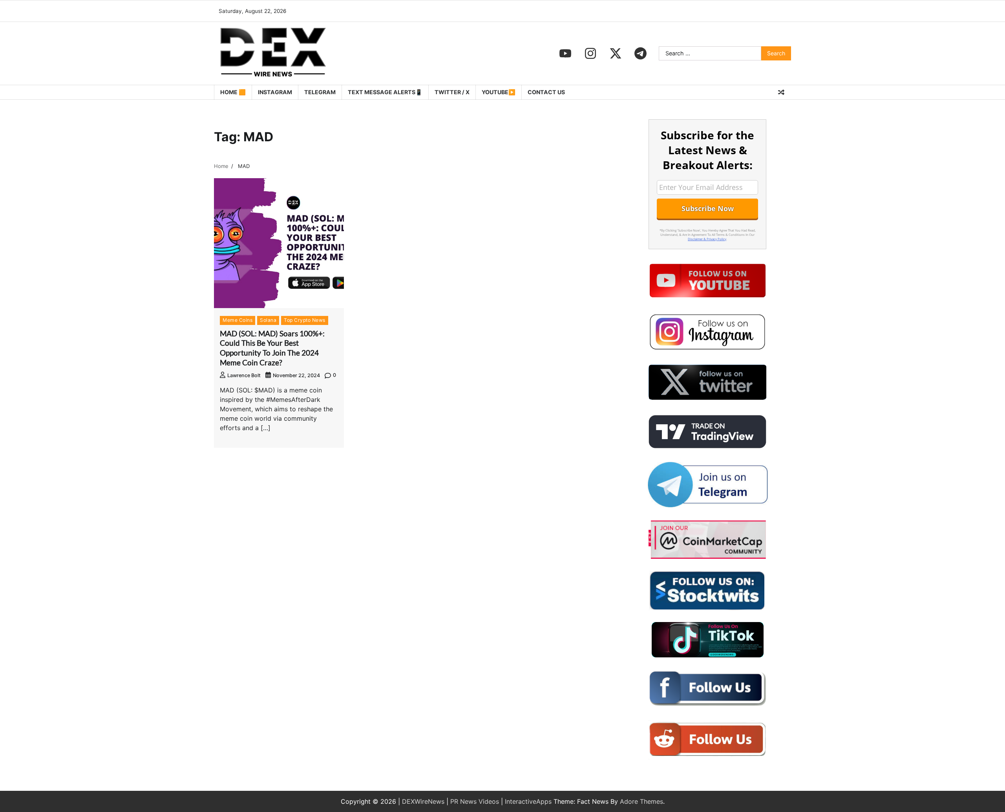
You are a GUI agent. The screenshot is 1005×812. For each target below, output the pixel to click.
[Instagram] (590, 53)
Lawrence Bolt (244, 375)
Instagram (275, 92)
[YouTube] (565, 53)
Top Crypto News (304, 320)
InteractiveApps (528, 801)
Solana (268, 320)
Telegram (320, 92)
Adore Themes (641, 801)
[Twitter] (615, 53)
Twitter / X (452, 92)
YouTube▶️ (498, 92)
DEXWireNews (423, 801)
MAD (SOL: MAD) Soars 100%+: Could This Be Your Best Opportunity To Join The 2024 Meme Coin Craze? (272, 348)
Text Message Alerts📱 (385, 92)
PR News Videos (474, 801)
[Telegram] (640, 53)
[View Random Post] (781, 92)
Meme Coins (237, 320)
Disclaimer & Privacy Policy (707, 239)
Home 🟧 (233, 92)
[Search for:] (710, 53)
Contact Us (546, 92)
